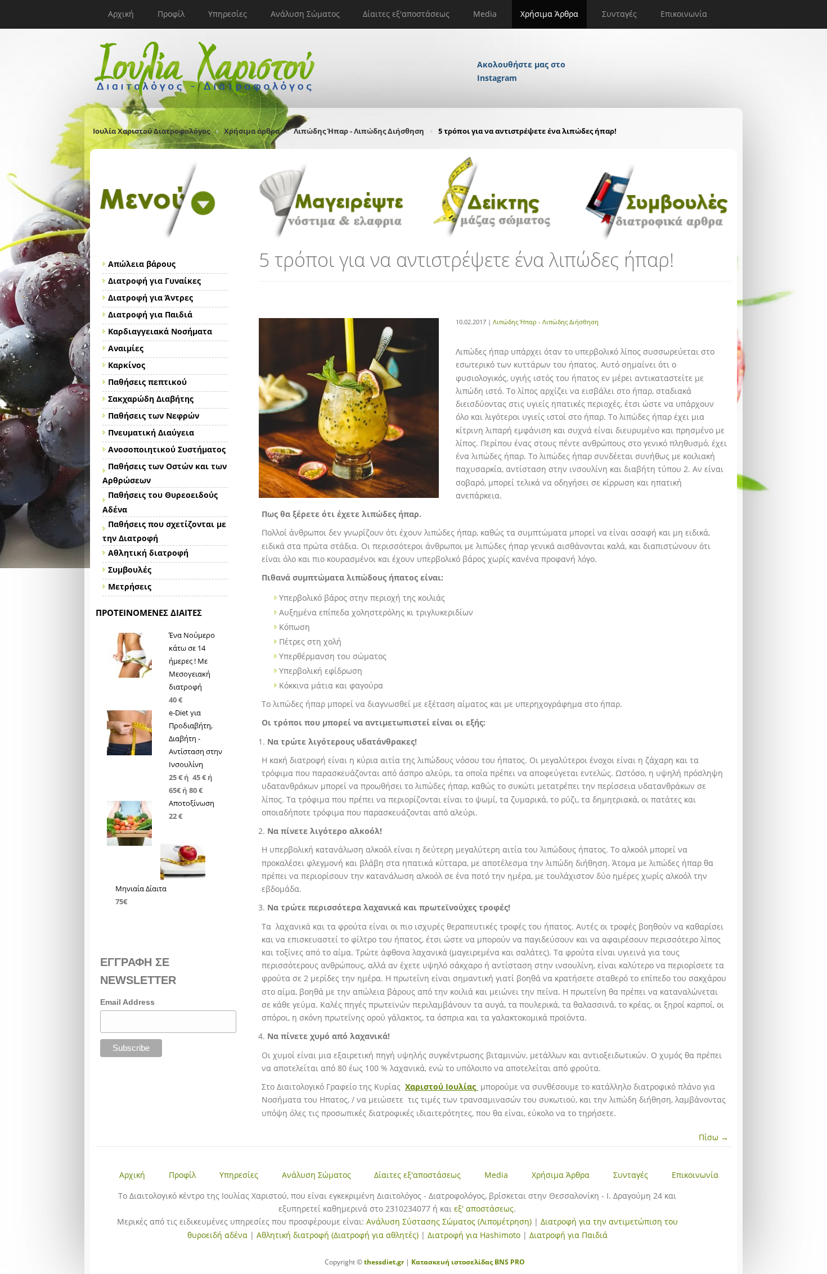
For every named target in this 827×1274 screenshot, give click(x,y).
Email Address (127, 1002)
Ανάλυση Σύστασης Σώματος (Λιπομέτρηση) (449, 1221)
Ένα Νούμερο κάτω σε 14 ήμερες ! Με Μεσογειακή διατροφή (192, 661)
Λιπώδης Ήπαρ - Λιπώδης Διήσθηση (359, 131)
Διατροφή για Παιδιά (568, 1235)
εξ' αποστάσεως (484, 1208)
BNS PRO (509, 1262)
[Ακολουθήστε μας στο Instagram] (522, 49)
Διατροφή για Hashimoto (474, 1235)
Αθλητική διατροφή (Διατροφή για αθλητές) (338, 1235)
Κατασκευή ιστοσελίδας (452, 1262)
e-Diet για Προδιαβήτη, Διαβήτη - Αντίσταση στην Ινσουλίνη (195, 738)
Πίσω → (714, 1137)
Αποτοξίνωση (191, 803)
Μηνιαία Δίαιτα (141, 888)
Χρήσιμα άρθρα (252, 131)
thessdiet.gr (384, 1262)
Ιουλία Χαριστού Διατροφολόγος (151, 131)
